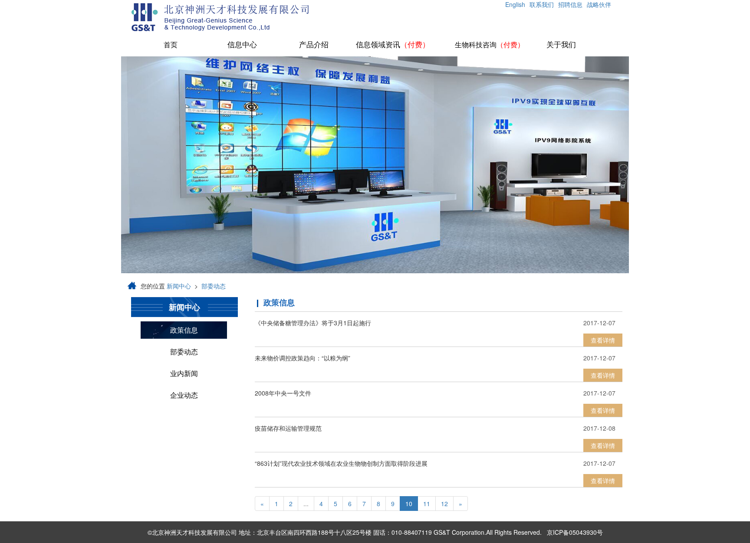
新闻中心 (179, 285)
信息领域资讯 (393, 45)
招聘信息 (570, 4)
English (515, 4)
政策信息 (184, 330)
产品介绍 (314, 45)
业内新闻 (184, 373)
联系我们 (542, 4)
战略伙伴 (599, 4)
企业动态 (184, 395)
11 (426, 503)
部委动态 (213, 285)
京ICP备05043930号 (575, 532)
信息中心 (242, 45)
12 (444, 503)
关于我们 (561, 45)
